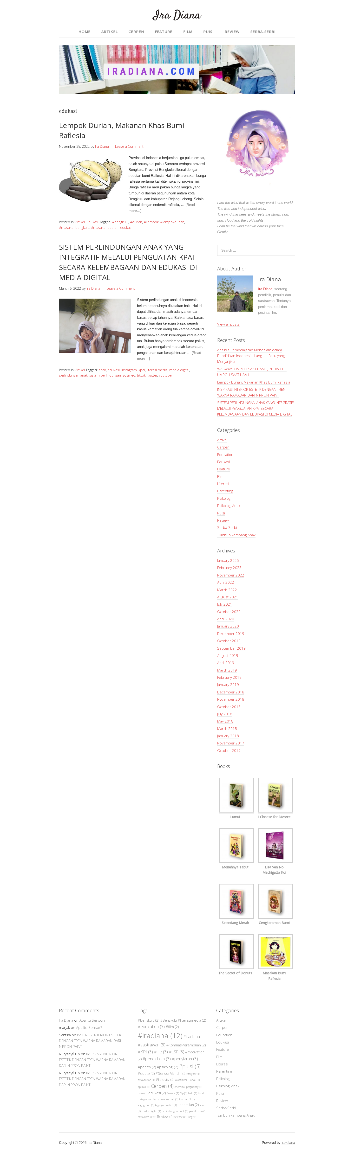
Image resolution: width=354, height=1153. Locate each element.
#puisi (190, 1066)
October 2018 (229, 706)
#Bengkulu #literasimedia (183, 1020)
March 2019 (227, 670)
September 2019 (231, 648)
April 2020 (225, 618)
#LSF (176, 1052)
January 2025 (228, 560)
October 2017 (229, 750)
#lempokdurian (172, 222)
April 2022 (225, 582)
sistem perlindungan (105, 375)
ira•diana (288, 1142)
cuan (142, 1093)
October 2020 (229, 611)
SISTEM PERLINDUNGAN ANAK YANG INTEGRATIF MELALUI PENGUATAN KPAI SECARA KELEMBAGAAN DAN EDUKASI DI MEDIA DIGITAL (128, 262)
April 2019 (225, 662)
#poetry (147, 1066)
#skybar (193, 1074)
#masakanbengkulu (74, 227)
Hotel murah (168, 1099)
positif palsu (197, 1111)
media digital (179, 370)
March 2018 (227, 728)
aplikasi (144, 1087)
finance (173, 1093)
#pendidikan (157, 1059)
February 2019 (229, 677)
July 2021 (224, 604)
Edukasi (92, 222)
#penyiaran (185, 1059)
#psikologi (167, 1066)
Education (225, 454)
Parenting (225, 490)
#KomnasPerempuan (186, 1045)
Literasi (223, 483)
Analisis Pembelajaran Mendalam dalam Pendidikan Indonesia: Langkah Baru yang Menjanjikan (251, 355)
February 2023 (229, 567)
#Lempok (151, 222)
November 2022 (230, 575)
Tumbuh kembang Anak (236, 534)
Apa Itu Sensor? (92, 1020)
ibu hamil (187, 1099)
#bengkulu (120, 222)
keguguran (146, 1105)
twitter (152, 375)
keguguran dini (166, 1105)
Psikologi (224, 498)
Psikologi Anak (228, 505)
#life (161, 1052)
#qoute (146, 1073)
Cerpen (223, 447)
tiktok (141, 375)
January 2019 (228, 684)
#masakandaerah (104, 227)
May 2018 (225, 721)
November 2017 (230, 743)
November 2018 (230, 699)
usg (192, 1117)
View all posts (228, 324)
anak (102, 370)
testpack (180, 1117)
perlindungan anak (73, 375)
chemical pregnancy (188, 1087)
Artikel (80, 222)
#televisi (165, 1079)
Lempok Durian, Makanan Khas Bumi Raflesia (253, 382)
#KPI (145, 1052)
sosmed (129, 375)
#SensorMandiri (171, 1073)
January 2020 (228, 626)
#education (151, 1026)
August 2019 (227, 655)
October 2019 (229, 640)
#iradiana (160, 1035)
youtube (165, 375)
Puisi (221, 513)
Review (223, 520)
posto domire (147, 1117)
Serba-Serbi (227, 527)
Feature (223, 469)
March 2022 (227, 589)
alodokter (182, 1080)
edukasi (126, 227)
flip (183, 1093)
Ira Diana (177, 15)
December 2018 (230, 692)
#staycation (146, 1080)
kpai (141, 370)
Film (220, 476)
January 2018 (228, 735)
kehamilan (188, 1104)
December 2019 (230, 633)
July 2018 (224, 713)
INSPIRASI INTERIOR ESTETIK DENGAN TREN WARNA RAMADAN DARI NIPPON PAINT (90, 1040)
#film (172, 1026)
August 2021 (227, 597)
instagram (129, 370)
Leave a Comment (129, 146)
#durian (136, 222)
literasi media (157, 370)
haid (192, 1093)
